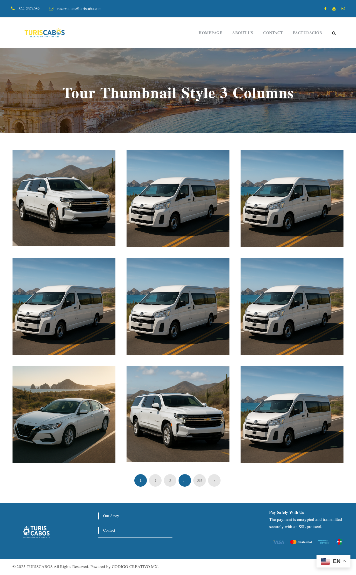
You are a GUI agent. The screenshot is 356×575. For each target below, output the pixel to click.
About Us (242, 33)
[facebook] (325, 8)
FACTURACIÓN (308, 33)
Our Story (111, 515)
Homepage (210, 33)
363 (199, 480)
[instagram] (343, 8)
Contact (273, 33)
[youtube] (334, 8)
